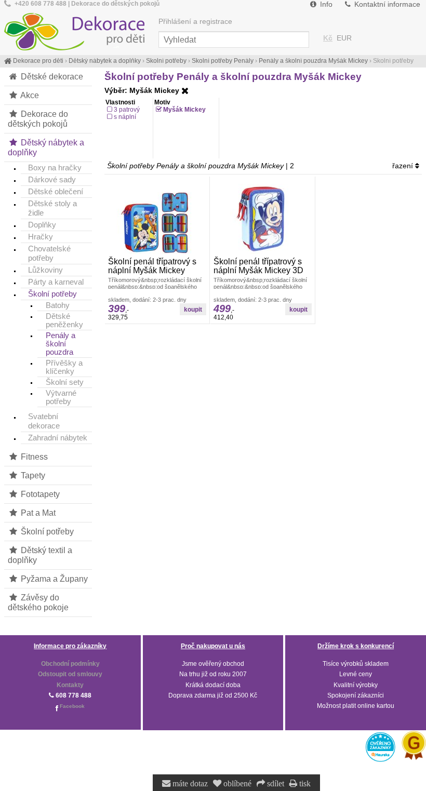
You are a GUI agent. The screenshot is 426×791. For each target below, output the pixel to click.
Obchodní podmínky (70, 663)
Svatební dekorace (44, 421)
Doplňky (42, 224)
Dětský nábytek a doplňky (46, 147)
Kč (327, 38)
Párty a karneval (56, 281)
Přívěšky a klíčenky (64, 367)
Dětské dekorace (51, 76)
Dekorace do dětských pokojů (38, 118)
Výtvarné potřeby (61, 397)
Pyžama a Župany (53, 578)
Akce (29, 95)
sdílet (274, 784)
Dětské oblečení (55, 191)
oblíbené (236, 784)
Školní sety (65, 382)
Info (325, 4)
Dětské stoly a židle (52, 208)
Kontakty (70, 685)
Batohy (58, 305)
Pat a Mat (37, 512)
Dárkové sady (52, 179)
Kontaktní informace (386, 4)
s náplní (125, 116)
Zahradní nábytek (57, 437)
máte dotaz (189, 784)
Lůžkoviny (45, 269)
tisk (304, 784)
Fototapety (39, 494)
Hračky (40, 236)
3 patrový (127, 109)
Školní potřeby (52, 293)
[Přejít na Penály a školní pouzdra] (185, 91)
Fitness (33, 456)
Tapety (32, 475)
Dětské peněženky (64, 320)
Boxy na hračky (55, 167)
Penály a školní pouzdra (60, 343)
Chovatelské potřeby (49, 253)
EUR (344, 38)
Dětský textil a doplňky (40, 555)
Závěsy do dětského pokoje (38, 602)
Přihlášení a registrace (195, 21)
